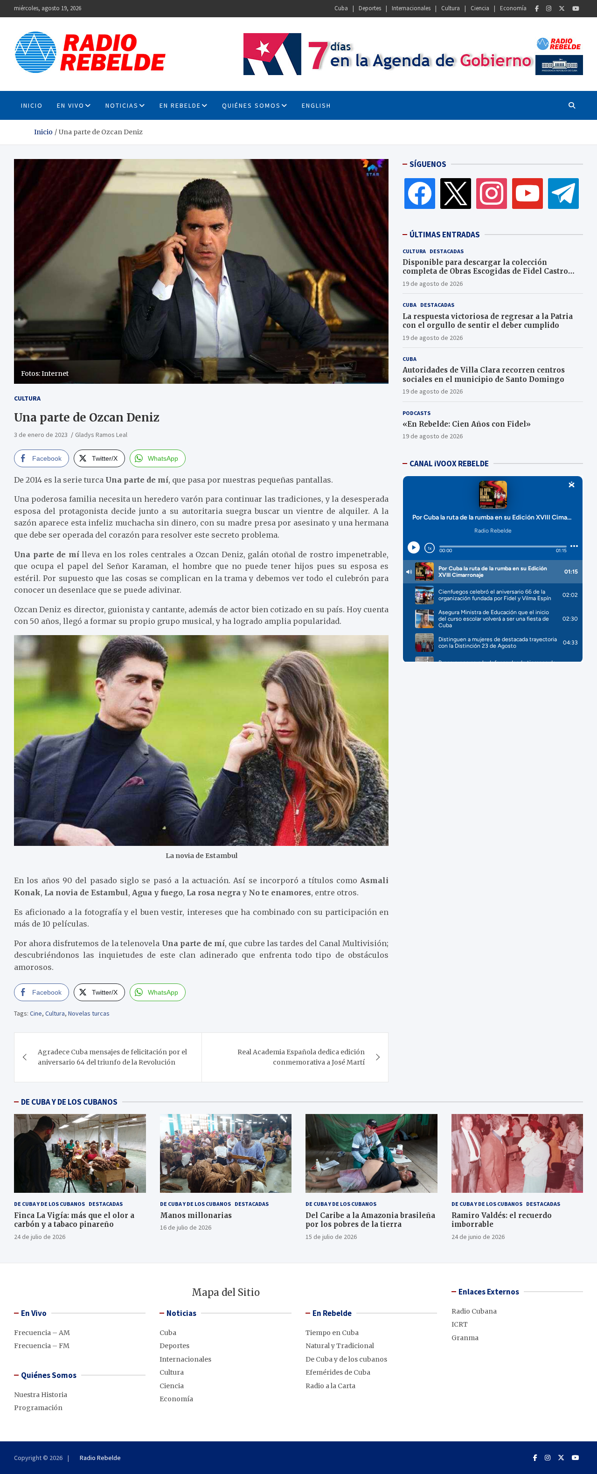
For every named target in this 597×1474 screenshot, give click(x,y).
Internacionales (411, 8)
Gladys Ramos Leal (101, 434)
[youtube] (527, 193)
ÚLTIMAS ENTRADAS (445, 234)
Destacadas (447, 251)
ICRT (459, 1324)
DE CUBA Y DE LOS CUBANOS (69, 1102)
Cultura (450, 8)
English (316, 105)
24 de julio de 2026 (39, 1236)
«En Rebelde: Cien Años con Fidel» (467, 424)
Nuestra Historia (40, 1395)
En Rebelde (180, 105)
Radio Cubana (474, 1311)
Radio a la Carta (330, 1386)
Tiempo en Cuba (332, 1333)
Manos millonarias (196, 1215)
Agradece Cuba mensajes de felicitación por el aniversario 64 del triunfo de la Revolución (112, 1057)
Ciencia (480, 8)
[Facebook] (536, 8)
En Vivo (70, 105)
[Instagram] (548, 8)
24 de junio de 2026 (478, 1236)
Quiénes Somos (251, 105)
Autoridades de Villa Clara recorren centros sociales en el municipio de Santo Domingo (484, 375)
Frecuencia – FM (41, 1346)
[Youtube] (576, 8)
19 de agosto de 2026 (433, 283)
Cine (36, 1013)
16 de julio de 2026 (185, 1227)
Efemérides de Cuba (337, 1372)
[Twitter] (562, 8)
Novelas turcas (89, 1013)
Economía (513, 8)
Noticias (122, 105)
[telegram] (563, 193)
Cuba (341, 8)
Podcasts (416, 412)
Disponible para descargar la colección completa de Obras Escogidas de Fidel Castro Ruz (485, 271)
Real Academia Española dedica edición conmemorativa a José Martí (301, 1057)
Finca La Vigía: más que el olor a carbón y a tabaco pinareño (74, 1220)
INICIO (32, 105)
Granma (465, 1338)
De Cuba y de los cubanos (49, 1203)
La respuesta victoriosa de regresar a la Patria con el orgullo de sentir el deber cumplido (488, 321)
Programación (38, 1408)
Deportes (370, 8)
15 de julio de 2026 (331, 1236)
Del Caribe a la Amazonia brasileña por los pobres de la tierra (370, 1220)
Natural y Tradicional (339, 1346)
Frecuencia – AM (42, 1333)
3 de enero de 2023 (41, 434)
